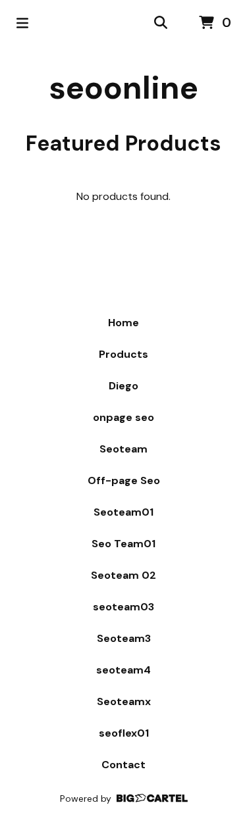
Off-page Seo (124, 480)
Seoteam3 (124, 638)
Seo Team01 (123, 544)
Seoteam (123, 449)
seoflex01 (124, 733)
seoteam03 (123, 607)
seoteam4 (123, 670)
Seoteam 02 (123, 575)
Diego (123, 386)
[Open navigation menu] (22, 23)
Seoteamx (124, 701)
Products (123, 354)
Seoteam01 (123, 512)
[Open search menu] (161, 23)
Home (123, 323)
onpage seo (123, 417)
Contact (123, 765)
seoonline (123, 88)
